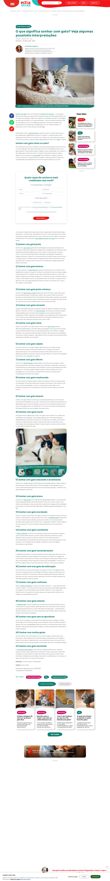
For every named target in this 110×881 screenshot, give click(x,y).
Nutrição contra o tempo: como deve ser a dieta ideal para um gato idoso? (44, 719)
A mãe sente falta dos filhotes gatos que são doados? (84, 138)
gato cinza (51, 327)
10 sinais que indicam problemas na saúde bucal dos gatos (84, 718)
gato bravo (27, 500)
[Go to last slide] (20, 449)
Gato (46, 677)
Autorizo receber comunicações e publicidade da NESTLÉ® (42, 212)
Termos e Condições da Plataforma (40, 207)
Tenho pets (47, 203)
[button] (21, 472)
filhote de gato (28, 363)
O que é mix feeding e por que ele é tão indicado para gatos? (64, 718)
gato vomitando (22, 533)
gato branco (33, 270)
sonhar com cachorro (47, 114)
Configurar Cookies (73, 877)
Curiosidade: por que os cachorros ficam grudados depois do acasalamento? (85, 124)
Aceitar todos (95, 877)
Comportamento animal (23, 27)
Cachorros (94, 3)
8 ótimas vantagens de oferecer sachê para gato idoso (24, 718)
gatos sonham (34, 133)
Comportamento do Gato (59, 677)
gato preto (27, 248)
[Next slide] (62, 449)
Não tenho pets (37, 203)
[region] (55, 877)
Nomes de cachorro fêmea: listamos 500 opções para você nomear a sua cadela (85, 151)
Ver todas (55, 734)
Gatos (84, 3)
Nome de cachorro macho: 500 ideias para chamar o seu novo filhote (85, 164)
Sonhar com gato (21, 114)
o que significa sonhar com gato (45, 238)
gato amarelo (40, 311)
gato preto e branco (30, 293)
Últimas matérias (64, 684)
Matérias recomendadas (47, 684)
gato (58, 139)
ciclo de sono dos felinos (24, 650)
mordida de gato (53, 518)
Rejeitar (84, 877)
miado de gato (21, 604)
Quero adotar (72, 3)
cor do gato (36, 155)
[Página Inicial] (26, 4)
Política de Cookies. (15, 879)
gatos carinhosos (26, 586)
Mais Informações (25, 879)
